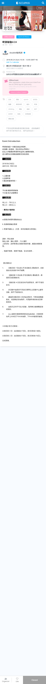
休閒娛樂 (28, 114)
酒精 (28, 109)
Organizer (5, 681)
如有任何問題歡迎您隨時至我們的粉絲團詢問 (22, 74)
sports (26, 99)
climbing (11, 109)
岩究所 (10, 114)
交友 (9, 99)
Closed (34, 680)
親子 (35, 109)
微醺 (9, 104)
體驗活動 (11, 119)
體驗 (20, 109)
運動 (17, 99)
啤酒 (35, 104)
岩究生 (35, 99)
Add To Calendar (12, 62)
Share (40, 8)
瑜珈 (18, 114)
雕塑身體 (19, 104)
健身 (28, 104)
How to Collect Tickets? (18, 92)
